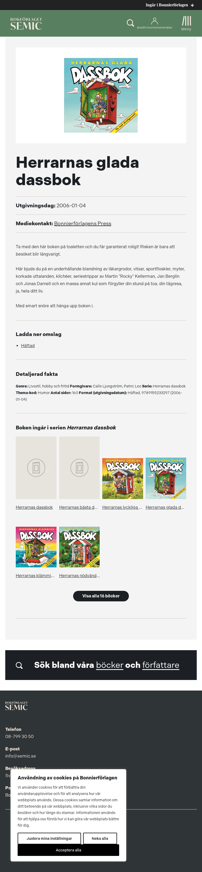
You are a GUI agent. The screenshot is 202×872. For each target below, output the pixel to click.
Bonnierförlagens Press (82, 224)
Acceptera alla (68, 850)
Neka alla (100, 838)
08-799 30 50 (19, 736)
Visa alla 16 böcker (101, 595)
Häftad (28, 345)
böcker (109, 665)
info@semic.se (20, 756)
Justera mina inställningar (49, 838)
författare (160, 665)
